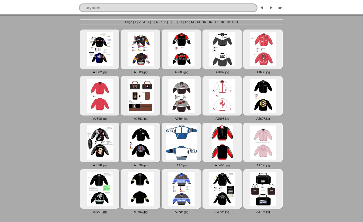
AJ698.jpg (100, 165)
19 (228, 22)
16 (210, 22)
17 (216, 22)
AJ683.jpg (140, 72)
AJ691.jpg (140, 118)
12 (186, 22)
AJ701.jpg (100, 211)
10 (174, 22)
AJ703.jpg (140, 211)
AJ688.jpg (263, 72)
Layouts (92, 7)
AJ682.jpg (100, 72)
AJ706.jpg (263, 211)
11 (180, 22)
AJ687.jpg (222, 72)
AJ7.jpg (181, 165)
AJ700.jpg (263, 165)
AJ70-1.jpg (222, 165)
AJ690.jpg (100, 118)
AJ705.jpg (222, 211)
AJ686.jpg (181, 72)
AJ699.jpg (140, 165)
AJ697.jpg (263, 118)
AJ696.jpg (222, 118)
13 (192, 22)
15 (204, 22)
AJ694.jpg (181, 118)
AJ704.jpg (181, 211)
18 (222, 22)
